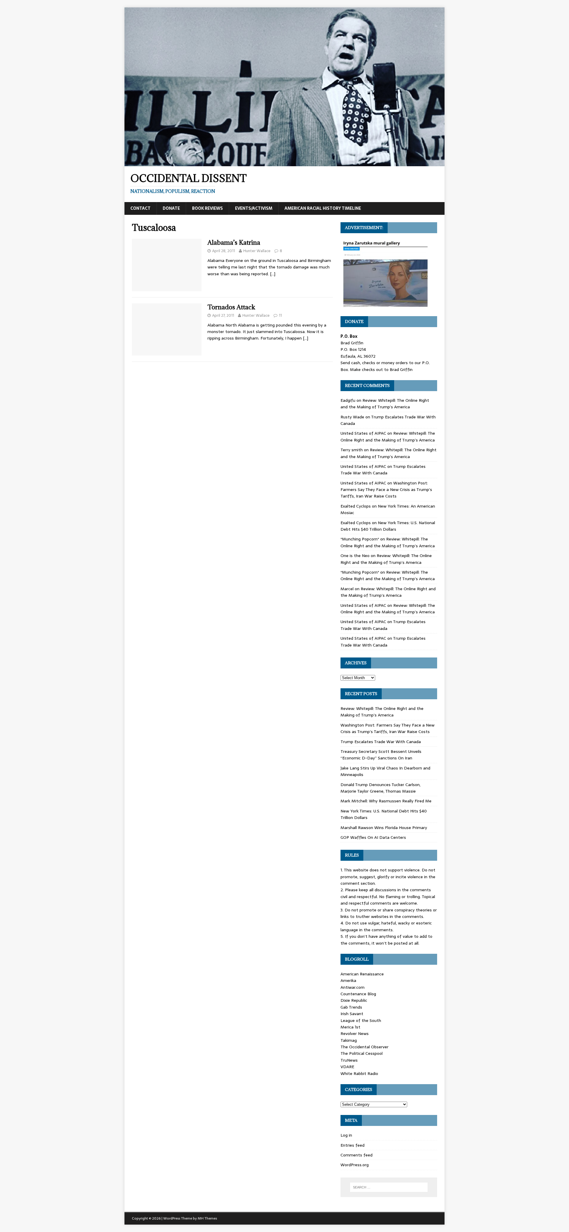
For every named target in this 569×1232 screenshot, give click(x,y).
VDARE (347, 1066)
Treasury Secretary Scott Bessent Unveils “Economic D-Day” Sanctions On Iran (381, 754)
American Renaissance (362, 974)
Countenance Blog (358, 994)
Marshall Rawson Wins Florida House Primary (384, 827)
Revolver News (355, 1033)
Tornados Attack (231, 307)
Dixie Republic (354, 1000)
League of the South (361, 1020)
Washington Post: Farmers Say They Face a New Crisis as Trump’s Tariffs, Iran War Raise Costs (386, 490)
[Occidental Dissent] (284, 163)
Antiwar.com (353, 987)
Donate (171, 208)
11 (280, 315)
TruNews (349, 1060)
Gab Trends (351, 1007)
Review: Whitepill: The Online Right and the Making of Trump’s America (385, 403)
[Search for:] (388, 1187)
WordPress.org (355, 1164)
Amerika (348, 980)
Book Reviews (207, 208)
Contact (140, 208)
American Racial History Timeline (322, 208)
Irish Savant (352, 1013)
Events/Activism (253, 208)
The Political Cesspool (362, 1053)
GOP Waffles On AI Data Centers (373, 837)
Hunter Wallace (257, 251)
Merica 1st (350, 1027)
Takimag (349, 1040)
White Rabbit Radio (359, 1073)
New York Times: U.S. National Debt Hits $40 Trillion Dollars (388, 525)
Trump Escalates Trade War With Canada (383, 469)
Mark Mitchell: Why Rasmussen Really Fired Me (386, 801)
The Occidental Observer (365, 1047)
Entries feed (353, 1145)
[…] (272, 274)
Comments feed (357, 1155)
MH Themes (207, 1218)
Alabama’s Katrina (233, 243)
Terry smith (352, 450)
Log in (346, 1135)
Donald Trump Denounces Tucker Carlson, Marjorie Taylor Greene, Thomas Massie (381, 787)
